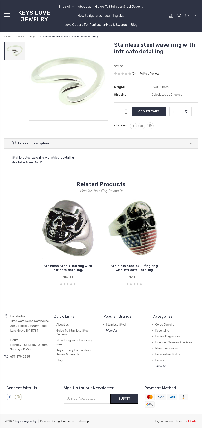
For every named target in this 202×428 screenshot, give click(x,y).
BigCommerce (65, 421)
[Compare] (179, 18)
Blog (134, 25)
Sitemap (83, 421)
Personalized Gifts (167, 354)
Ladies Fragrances (167, 336)
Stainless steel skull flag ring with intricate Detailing (134, 268)
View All (111, 330)
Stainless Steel (116, 324)
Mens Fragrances (167, 348)
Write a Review (149, 73)
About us (84, 6)
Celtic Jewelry (164, 324)
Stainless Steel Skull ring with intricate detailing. (68, 268)
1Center (193, 421)
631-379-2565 (20, 356)
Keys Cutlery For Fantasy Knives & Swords (96, 25)
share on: (120, 125)
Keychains (162, 330)
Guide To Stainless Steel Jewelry (119, 6)
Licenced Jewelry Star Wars (174, 342)
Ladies (159, 360)
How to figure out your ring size (101, 16)
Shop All (65, 6)
